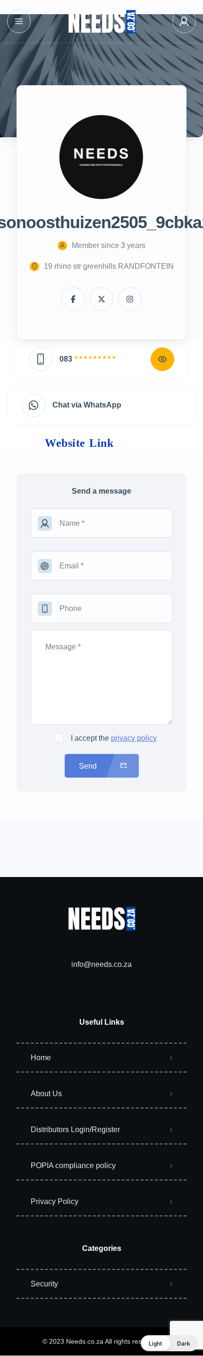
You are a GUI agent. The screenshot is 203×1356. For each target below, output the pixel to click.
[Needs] (101, 22)
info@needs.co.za (101, 964)
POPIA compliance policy (73, 1165)
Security (44, 1284)
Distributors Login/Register (75, 1130)
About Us (46, 1094)
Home (41, 1058)
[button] (169, 1343)
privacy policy (134, 738)
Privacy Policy (54, 1201)
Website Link (79, 443)
